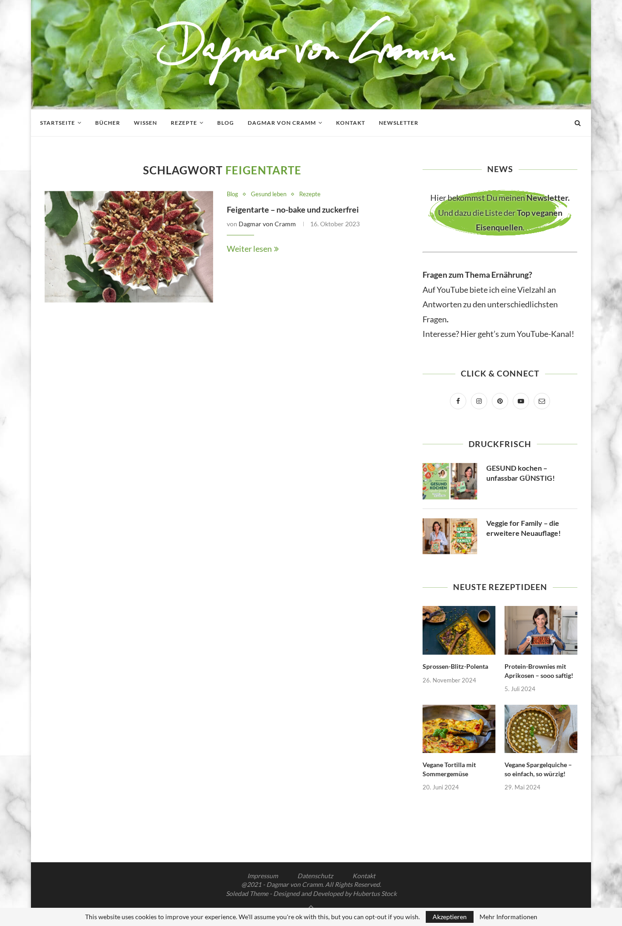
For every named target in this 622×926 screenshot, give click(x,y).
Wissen (145, 122)
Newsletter (398, 122)
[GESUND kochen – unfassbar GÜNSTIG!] (450, 481)
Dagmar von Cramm (282, 122)
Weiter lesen (249, 249)
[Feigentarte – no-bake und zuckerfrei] (129, 247)
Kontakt (350, 122)
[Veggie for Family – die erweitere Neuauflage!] (450, 536)
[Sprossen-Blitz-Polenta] (459, 630)
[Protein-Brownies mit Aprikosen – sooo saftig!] (541, 630)
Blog (225, 122)
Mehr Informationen (508, 917)
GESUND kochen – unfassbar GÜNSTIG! (520, 472)
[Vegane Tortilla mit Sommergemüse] (459, 729)
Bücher (107, 122)
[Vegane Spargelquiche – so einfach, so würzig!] (541, 729)
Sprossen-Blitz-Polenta (455, 666)
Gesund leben (268, 194)
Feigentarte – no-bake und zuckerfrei (293, 209)
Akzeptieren (450, 917)
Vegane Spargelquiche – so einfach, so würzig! (538, 769)
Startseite (57, 122)
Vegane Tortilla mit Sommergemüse (449, 769)
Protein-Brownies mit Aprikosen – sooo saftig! (539, 670)
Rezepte (184, 122)
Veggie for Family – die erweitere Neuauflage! (523, 528)
